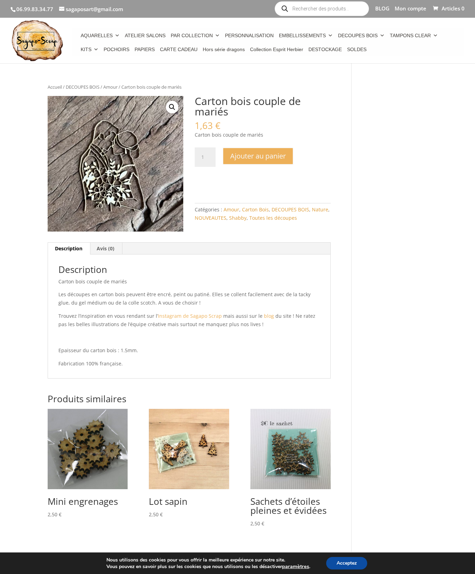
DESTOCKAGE (325, 49)
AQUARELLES (97, 35)
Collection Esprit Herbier (276, 49)
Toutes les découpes (273, 218)
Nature (320, 209)
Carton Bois (255, 209)
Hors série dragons (224, 49)
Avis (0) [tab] (105, 248)
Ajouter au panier (258, 156)
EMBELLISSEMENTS (302, 35)
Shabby (238, 218)
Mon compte (410, 9)
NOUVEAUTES (210, 218)
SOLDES (357, 49)
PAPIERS (145, 49)
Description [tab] (68, 248)
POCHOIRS (116, 49)
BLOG (382, 9)
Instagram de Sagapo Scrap (190, 316)
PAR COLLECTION (192, 35)
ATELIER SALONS (145, 35)
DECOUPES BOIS (358, 35)
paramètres (295, 566)
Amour (110, 87)
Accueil (55, 87)
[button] (172, 107)
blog (269, 316)
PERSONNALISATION (249, 35)
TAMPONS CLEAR (410, 35)
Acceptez (347, 563)
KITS (86, 49)
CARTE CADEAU (179, 49)
